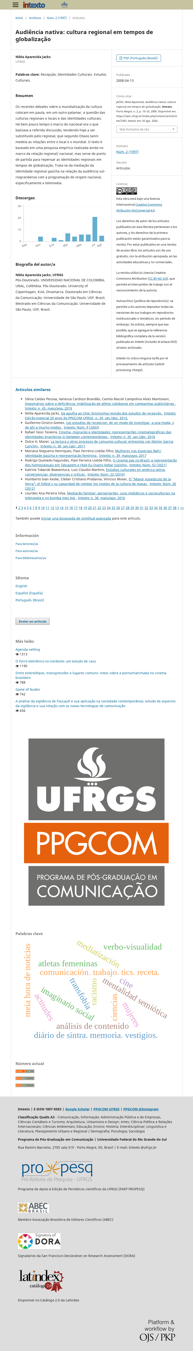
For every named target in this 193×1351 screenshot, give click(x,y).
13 (57, 507)
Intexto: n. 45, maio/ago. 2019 (48, 408)
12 (52, 507)
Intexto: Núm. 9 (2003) (81, 427)
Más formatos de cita (134, 129)
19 (85, 507)
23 (104, 507)
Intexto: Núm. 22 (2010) (106, 474)
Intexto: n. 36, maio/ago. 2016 (101, 498)
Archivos (35, 18)
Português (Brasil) (30, 600)
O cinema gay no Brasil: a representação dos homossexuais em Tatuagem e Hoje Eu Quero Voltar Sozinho (101, 462)
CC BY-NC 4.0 (158, 278)
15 (66, 507)
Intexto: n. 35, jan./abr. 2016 (132, 437)
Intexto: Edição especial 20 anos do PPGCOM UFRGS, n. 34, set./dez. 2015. (100, 415)
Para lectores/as (27, 544)
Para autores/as (27, 551)
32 (146, 507)
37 (170, 507)
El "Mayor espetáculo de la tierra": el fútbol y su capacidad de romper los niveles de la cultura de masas (98, 481)
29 (132, 507)
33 (151, 507)
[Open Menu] (15, 4)
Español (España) (29, 593)
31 (142, 507)
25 (113, 507)
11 (47, 507)
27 (123, 507)
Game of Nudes (28, 689)
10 (43, 507)
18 (80, 507)
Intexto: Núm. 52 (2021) (148, 465)
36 (165, 507)
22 (99, 507)
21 (94, 507)
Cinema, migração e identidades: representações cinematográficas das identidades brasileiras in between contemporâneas (98, 434)
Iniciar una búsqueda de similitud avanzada (76, 518)
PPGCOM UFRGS (106, 1109)
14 (62, 507)
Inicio (19, 18)
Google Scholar (77, 1109)
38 (175, 507)
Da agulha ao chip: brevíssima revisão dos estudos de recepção (111, 413)
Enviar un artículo (32, 621)
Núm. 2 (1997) (57, 18)
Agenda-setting (28, 649)
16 (71, 507)
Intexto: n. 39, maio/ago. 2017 (122, 455)
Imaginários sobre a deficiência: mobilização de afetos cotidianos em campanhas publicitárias (100, 403)
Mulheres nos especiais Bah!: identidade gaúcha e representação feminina (93, 453)
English (21, 586)
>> (182, 507)
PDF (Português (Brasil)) (140, 58)
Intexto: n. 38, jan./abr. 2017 (62, 446)
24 (109, 507)
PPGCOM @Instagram (141, 1109)
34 (156, 507)
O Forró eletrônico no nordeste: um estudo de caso (56, 661)
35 (160, 507)
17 (76, 507)
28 (127, 507)
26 (118, 507)
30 (137, 507)
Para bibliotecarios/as (31, 558)
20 (90, 507)
